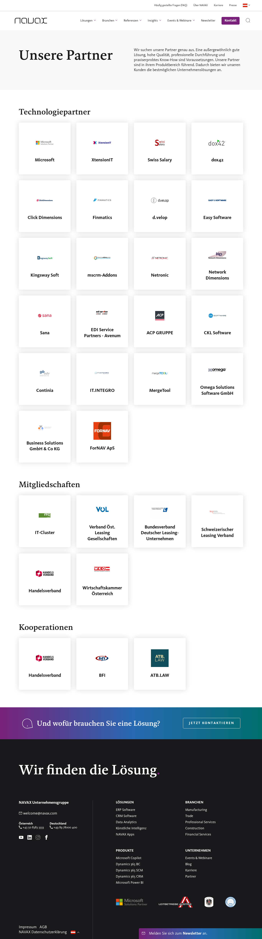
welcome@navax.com (39, 813)
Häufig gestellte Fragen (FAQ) (170, 5)
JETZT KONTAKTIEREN (211, 723)
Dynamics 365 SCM (129, 870)
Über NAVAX (200, 5)
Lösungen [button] (86, 20)
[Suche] (248, 21)
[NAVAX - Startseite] (31, 20)
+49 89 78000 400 (65, 827)
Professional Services (200, 822)
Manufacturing (196, 810)
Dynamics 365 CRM (129, 876)
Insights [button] (153, 20)
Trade (189, 816)
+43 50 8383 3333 (33, 827)
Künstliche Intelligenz (131, 828)
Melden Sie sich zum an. (177, 934)
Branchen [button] (108, 20)
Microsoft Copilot (128, 858)
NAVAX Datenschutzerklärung (43, 932)
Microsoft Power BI (129, 882)
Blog (188, 864)
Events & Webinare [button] (179, 20)
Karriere (218, 5)
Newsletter (208, 20)
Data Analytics (126, 822)
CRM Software (126, 816)
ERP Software (125, 810)
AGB (43, 927)
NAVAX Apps (125, 834)
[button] (246, 5)
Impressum (28, 927)
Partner (190, 876)
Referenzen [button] (131, 20)
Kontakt (230, 20)
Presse (233, 5)
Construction (194, 828)
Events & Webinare (198, 858)
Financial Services (198, 834)
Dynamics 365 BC (128, 864)
